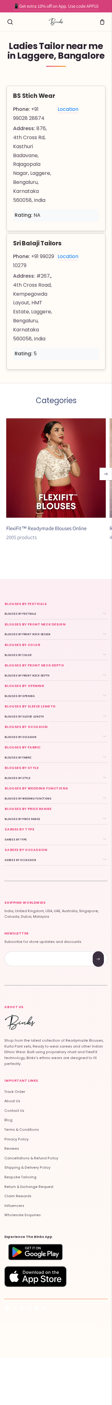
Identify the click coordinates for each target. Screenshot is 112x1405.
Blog (8, 1120)
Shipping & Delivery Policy (27, 1167)
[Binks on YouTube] (36, 1309)
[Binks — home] (56, 21)
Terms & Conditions (21, 1129)
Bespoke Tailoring (20, 1177)
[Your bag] (102, 22)
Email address (27, 952)
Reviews (11, 1148)
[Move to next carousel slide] (106, 474)
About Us (12, 1101)
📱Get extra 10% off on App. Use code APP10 (55, 6)
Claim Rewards (17, 1196)
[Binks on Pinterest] (22, 1309)
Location (68, 109)
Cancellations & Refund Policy (31, 1158)
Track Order (14, 1091)
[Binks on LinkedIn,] (43, 1309)
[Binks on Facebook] (8, 1309)
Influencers (14, 1205)
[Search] (10, 22)
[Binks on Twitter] (15, 1309)
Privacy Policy (16, 1139)
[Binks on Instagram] (29, 1309)
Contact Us (14, 1110)
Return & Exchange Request (29, 1186)
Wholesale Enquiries (22, 1215)
